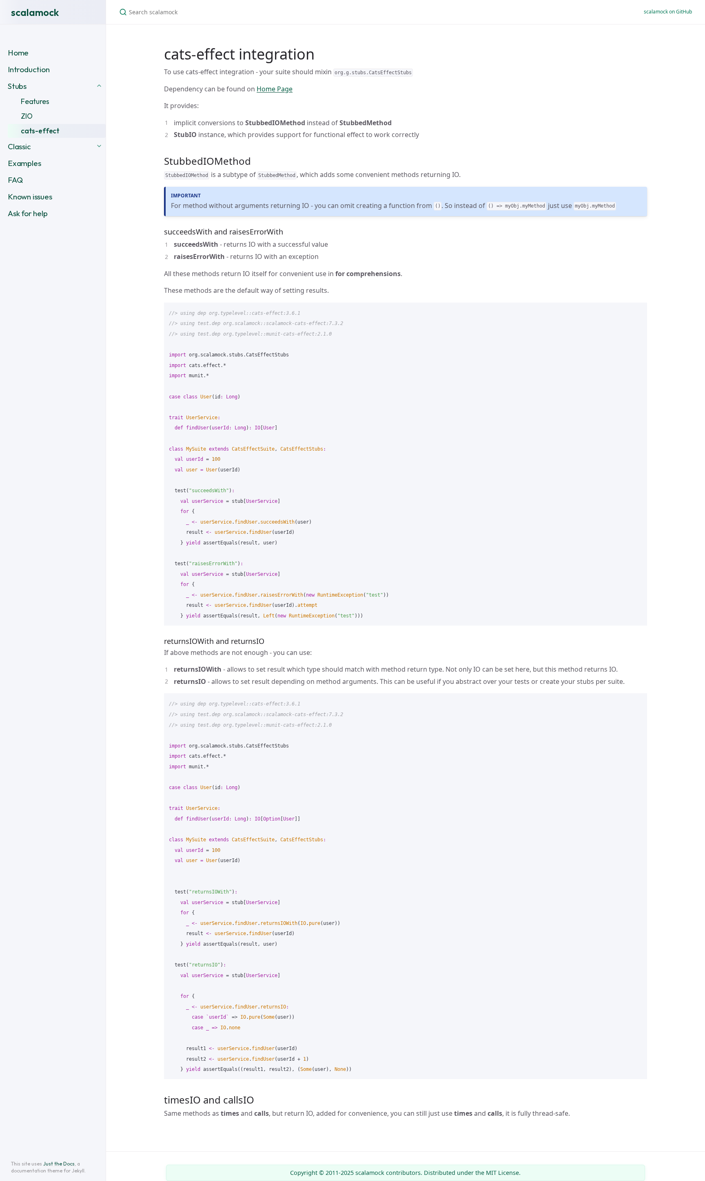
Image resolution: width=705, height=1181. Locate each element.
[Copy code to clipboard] (637, 312)
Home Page (275, 88)
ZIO (26, 116)
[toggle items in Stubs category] (99, 84)
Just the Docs (59, 1164)
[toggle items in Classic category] (99, 145)
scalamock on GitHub (668, 11)
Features (35, 101)
